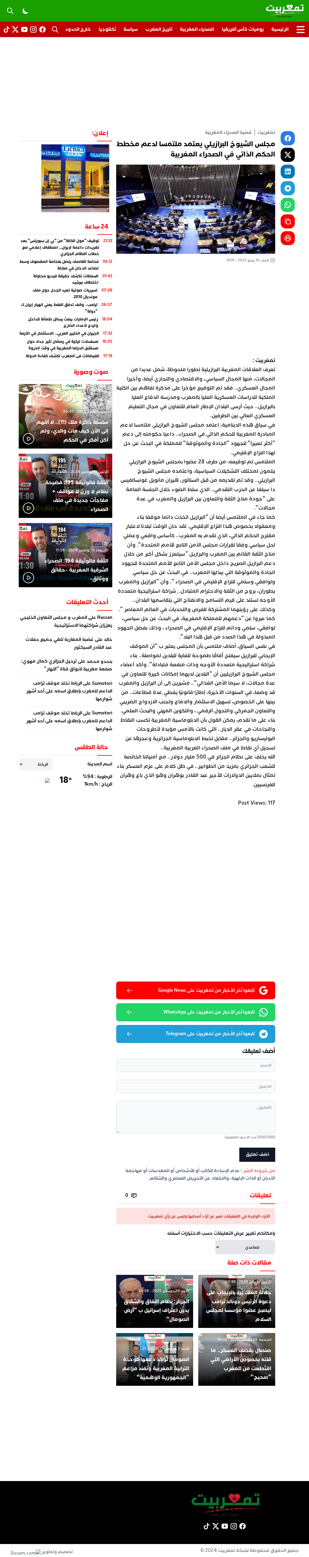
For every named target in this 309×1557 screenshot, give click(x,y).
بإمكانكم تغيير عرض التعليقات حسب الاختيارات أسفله (221, 1233)
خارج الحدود (78, 29)
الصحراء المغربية (197, 29)
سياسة (130, 29)
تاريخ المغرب (158, 29)
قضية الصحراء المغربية (228, 132)
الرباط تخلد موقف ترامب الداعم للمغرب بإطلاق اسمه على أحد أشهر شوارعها (69, 691)
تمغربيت (266, 132)
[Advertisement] (154, 82)
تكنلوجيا (107, 29)
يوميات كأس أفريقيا (243, 29)
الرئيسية (279, 29)
